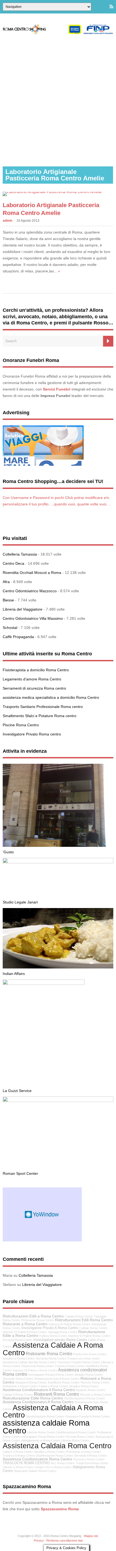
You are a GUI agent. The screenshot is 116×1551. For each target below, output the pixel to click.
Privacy (39, 1540)
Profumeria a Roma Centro (83, 1451)
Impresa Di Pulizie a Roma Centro (35, 1370)
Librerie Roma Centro (41, 1432)
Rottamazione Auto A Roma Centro (56, 1378)
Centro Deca (13, 563)
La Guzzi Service (17, 1090)
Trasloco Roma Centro (70, 1366)
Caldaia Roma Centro (79, 1316)
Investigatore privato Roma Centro (60, 1340)
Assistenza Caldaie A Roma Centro (53, 1349)
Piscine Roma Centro (21, 725)
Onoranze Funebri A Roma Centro (87, 1416)
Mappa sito (91, 1536)
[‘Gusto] (58, 845)
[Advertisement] (58, 100)
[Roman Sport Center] (58, 1100)
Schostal (10, 627)
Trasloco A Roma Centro (19, 1455)
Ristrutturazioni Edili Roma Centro (84, 1320)
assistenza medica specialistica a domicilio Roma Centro (51, 697)
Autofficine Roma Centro (64, 1382)
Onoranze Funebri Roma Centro (78, 1362)
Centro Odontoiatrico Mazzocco (30, 591)
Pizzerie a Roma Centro (95, 1394)
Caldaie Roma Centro (93, 1328)
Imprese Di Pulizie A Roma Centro (25, 1332)
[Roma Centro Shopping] (58, 33)
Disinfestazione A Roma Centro (84, 1398)
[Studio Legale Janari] (58, 862)
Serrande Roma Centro (18, 1378)
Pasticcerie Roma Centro (89, 1354)
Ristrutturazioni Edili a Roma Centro (33, 1316)
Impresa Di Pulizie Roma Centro (69, 1324)
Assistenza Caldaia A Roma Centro (53, 1411)
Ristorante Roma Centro (49, 1353)
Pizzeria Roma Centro (80, 1436)
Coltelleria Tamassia (20, 554)
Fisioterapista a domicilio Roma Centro (36, 670)
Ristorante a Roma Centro (25, 1324)
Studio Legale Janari (20, 902)
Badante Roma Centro (90, 1390)
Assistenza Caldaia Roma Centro (57, 1446)
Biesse (8, 600)
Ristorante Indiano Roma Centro (35, 1471)
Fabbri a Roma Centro (53, 1386)
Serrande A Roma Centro (90, 1455)
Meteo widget (42, 1214)
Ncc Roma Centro (62, 1463)
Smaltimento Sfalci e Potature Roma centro (39, 716)
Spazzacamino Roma (60, 1509)
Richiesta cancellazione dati (64, 1540)
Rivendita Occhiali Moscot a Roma (32, 572)
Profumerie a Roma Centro (20, 1386)
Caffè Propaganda (18, 637)
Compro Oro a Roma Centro (52, 1467)
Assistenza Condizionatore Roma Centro (37, 1459)
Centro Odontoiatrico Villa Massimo (33, 618)
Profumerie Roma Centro (37, 1320)
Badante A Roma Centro (31, 1382)
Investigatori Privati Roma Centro (42, 1436)
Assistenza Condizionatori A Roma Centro (38, 1402)
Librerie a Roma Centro (18, 1467)
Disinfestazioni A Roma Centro (76, 1432)
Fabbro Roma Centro (53, 1335)
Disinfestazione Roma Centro (45, 1416)
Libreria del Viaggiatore (22, 609)
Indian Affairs (14, 973)
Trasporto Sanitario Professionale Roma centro (43, 706)
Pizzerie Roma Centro (95, 1382)
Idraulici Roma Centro (89, 1374)
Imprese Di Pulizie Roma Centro (89, 1335)
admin (7, 220)
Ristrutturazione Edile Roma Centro (33, 1398)
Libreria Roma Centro (75, 1440)
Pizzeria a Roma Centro (88, 1459)
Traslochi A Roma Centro (92, 1463)
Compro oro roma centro (83, 1358)
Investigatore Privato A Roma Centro (49, 1328)
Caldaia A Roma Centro (18, 1394)
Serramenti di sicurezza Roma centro (34, 688)
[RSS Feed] (111, 6)
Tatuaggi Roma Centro (62, 1332)
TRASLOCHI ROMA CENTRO (26, 1463)
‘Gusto (8, 852)
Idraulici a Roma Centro (49, 1451)
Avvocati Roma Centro (17, 1339)
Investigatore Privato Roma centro (32, 734)
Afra (6, 582)
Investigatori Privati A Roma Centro (51, 1374)
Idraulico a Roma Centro (19, 1358)
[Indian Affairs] (58, 967)
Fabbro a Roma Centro (18, 1451)
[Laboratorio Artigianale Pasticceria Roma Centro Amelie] (52, 192)
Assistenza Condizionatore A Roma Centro (39, 1390)
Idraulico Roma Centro (83, 1386)
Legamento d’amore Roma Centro (32, 679)
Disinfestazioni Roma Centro (54, 1455)
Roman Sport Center (20, 1173)
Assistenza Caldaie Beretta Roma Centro (29, 1362)
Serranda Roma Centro (51, 1358)
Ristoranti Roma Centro (56, 1394)
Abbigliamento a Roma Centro (40, 1440)
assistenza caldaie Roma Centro (46, 1426)
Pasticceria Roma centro (37, 1366)
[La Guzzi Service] (43, 983)
